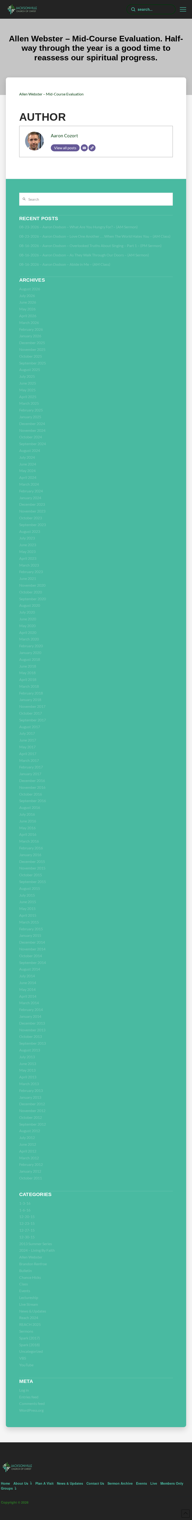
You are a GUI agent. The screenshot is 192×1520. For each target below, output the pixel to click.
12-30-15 (27, 1237)
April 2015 (27, 915)
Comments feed (32, 1403)
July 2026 (27, 295)
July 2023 (27, 538)
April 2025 (27, 396)
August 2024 (29, 450)
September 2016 (32, 800)
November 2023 (32, 511)
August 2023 (29, 531)
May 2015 (27, 908)
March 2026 (29, 322)
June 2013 (27, 1063)
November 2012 (32, 1110)
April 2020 (27, 632)
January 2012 (30, 1171)
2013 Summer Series (35, 1243)
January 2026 (30, 336)
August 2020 (29, 605)
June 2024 (27, 464)
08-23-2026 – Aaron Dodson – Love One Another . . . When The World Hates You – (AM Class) (94, 236)
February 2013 (31, 1090)
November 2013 (32, 1030)
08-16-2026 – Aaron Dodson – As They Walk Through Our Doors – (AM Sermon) (84, 255)
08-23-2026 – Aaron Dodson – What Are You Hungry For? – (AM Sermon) (78, 227)
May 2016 (27, 827)
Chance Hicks (30, 1277)
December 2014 (32, 942)
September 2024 (32, 443)
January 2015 (30, 935)
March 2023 (29, 565)
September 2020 (32, 598)
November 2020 (32, 585)
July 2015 (27, 895)
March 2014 (29, 1002)
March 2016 (29, 841)
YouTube (26, 1365)
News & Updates (32, 1311)
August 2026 (29, 289)
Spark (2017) (29, 1338)
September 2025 (32, 363)
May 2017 (27, 747)
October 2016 (30, 794)
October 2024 (30, 437)
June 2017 (27, 740)
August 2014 (29, 969)
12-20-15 (27, 1216)
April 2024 (27, 477)
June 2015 (27, 901)
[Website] (92, 147)
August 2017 (29, 726)
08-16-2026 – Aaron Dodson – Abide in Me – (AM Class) (64, 264)
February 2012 (31, 1164)
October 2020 (30, 592)
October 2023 (30, 518)
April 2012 (27, 1151)
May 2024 (27, 470)
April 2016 (27, 834)
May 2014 (27, 989)
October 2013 (30, 1036)
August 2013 (29, 1050)
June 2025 (27, 383)
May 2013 (27, 1070)
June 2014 (27, 982)
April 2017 (27, 753)
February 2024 (31, 491)
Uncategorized (31, 1351)
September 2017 (32, 720)
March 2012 (29, 1158)
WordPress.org (31, 1410)
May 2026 (27, 309)
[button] (183, 9)
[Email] (84, 147)
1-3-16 (24, 1203)
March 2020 (29, 639)
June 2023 (27, 544)
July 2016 (27, 814)
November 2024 (32, 430)
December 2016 (32, 780)
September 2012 (32, 1124)
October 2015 (30, 875)
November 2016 (32, 787)
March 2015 (29, 922)
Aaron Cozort (64, 135)
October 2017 (30, 713)
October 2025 (30, 356)
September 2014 (32, 962)
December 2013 (32, 1023)
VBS (22, 1358)
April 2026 (27, 315)
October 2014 (30, 955)
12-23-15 (27, 1223)
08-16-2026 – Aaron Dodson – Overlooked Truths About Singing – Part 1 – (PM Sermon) (90, 245)
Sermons (26, 1331)
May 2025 (27, 390)
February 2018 (31, 693)
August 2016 (29, 807)
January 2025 (30, 417)
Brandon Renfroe (33, 1264)
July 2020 (27, 612)
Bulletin (25, 1270)
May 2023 (27, 551)
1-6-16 (24, 1210)
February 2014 (31, 1009)
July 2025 (27, 376)
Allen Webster (30, 1257)
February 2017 (31, 767)
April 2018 (27, 679)
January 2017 (30, 773)
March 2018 (29, 686)
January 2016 (30, 854)
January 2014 (30, 1016)
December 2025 (32, 342)
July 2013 (27, 1057)
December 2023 (32, 504)
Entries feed (28, 1397)
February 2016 (31, 848)
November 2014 (32, 949)
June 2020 (27, 619)
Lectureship (28, 1297)
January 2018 (30, 699)
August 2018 (29, 659)
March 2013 (29, 1083)
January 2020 (30, 652)
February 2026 (31, 329)
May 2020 (27, 625)
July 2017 (27, 733)
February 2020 (31, 646)
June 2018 (27, 666)
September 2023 (32, 524)
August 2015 (29, 888)
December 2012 (32, 1104)
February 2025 (31, 410)
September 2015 (32, 881)
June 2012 (27, 1144)
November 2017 (32, 706)
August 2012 (29, 1130)
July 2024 (27, 457)
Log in (24, 1390)
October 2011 (30, 1178)
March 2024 (29, 484)
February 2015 (31, 929)
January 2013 (30, 1097)
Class (23, 1284)
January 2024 (30, 497)
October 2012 (30, 1117)
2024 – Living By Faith (37, 1250)
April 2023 (27, 558)
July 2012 (27, 1137)
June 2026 (27, 302)
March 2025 (29, 403)
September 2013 (32, 1043)
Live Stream (28, 1304)
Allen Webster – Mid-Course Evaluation (51, 94)
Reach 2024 (28, 1317)
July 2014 (27, 976)
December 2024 (32, 423)
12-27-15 (27, 1230)
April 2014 (27, 996)
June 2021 (27, 578)
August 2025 (29, 369)
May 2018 (27, 672)
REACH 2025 (30, 1324)
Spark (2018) (29, 1344)
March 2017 (29, 760)
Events (24, 1290)
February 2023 (31, 571)
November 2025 (32, 349)
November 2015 (32, 868)
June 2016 (27, 821)
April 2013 (27, 1077)
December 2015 (32, 861)
